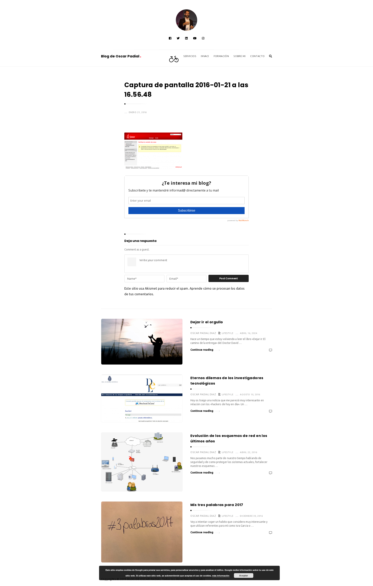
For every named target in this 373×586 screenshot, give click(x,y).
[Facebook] (170, 38)
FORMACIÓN (221, 56)
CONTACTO (257, 56)
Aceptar (243, 575)
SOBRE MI (240, 56)
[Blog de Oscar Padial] (186, 20)
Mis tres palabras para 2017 (216, 504)
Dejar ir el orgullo (206, 322)
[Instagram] (203, 38)
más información (220, 575)
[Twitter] (178, 38)
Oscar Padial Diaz (203, 333)
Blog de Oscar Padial (120, 56)
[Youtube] (194, 38)
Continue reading (202, 349)
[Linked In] (186, 38)
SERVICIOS (189, 56)
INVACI (205, 56)
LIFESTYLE (227, 333)
